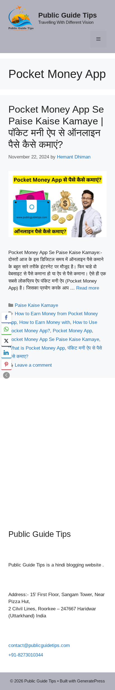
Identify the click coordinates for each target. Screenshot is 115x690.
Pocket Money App (72, 330)
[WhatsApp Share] (6, 329)
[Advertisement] (57, 449)
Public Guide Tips (67, 15)
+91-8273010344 (25, 655)
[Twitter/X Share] (6, 341)
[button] (6, 375)
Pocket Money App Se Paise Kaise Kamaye (53, 339)
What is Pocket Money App (36, 348)
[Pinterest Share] (6, 364)
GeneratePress (91, 681)
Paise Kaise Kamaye (36, 305)
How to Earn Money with (44, 322)
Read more (87, 288)
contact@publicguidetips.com (39, 645)
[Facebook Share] (6, 317)
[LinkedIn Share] (6, 353)
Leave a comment (33, 365)
